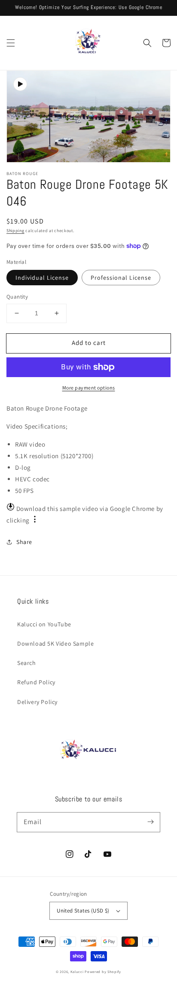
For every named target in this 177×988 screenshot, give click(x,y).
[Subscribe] (150, 822)
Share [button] (24, 542)
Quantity (17, 296)
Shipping (15, 230)
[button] (10, 42)
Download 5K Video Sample (55, 643)
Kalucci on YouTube (44, 624)
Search (26, 663)
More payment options (88, 387)
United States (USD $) (83, 910)
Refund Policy (36, 682)
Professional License (121, 277)
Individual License (42, 277)
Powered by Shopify (103, 971)
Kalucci (77, 971)
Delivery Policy (37, 702)
